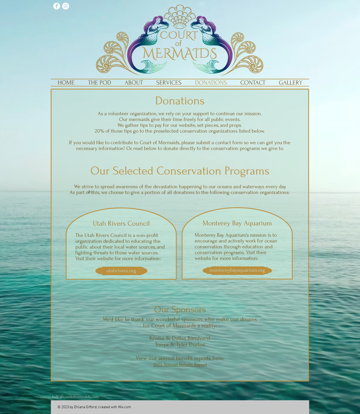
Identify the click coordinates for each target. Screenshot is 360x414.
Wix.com (124, 407)
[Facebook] (56, 6)
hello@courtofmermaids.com (75, 396)
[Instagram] (65, 6)
